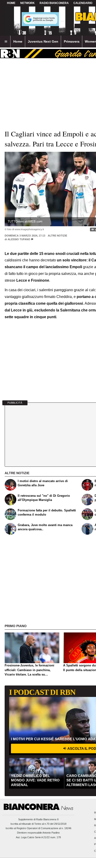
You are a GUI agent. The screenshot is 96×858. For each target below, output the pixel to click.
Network (27, 3)
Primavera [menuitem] (71, 41)
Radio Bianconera (54, 3)
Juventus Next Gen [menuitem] (43, 41)
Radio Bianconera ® (47, 819)
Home (11, 3)
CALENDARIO (82, 3)
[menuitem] (5, 41)
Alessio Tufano (19, 239)
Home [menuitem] (17, 41)
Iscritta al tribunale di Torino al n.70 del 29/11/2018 (38, 823)
